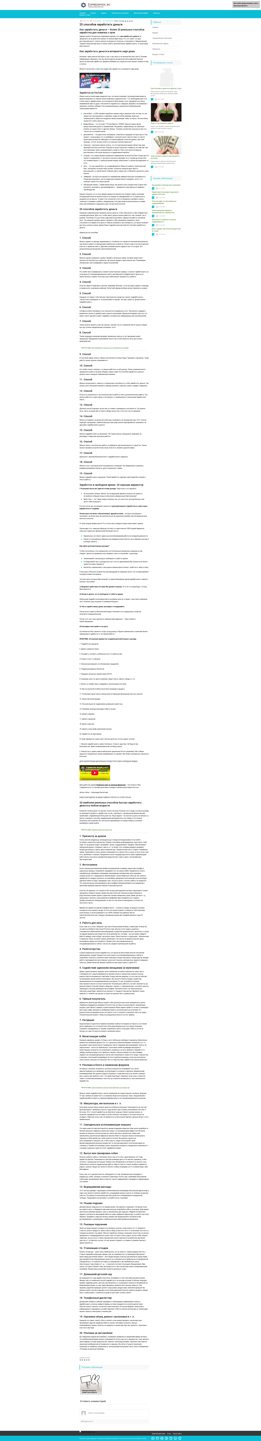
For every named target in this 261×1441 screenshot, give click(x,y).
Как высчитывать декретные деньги (89, 1391)
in (175, 1438)
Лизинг (93, 13)
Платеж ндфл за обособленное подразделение (164, 202)
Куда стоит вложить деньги (162, 123)
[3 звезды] (128, 21)
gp (166, 1438)
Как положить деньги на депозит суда (166, 88)
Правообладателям (158, 1433)
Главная (82, 13)
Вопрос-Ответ (85, 15)
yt (157, 1438)
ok (153, 1438)
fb (162, 1438)
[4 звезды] (130, 21)
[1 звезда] (124, 21)
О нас (169, 1433)
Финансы (156, 13)
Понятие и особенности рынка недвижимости (164, 221)
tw (171, 1438)
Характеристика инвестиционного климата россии (165, 193)
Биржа (103, 13)
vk (179, 1438)
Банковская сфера (141, 13)
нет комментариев (108, 21)
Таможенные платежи (120, 13)
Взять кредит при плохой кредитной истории (166, 230)
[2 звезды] (126, 21)
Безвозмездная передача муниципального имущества (163, 211)
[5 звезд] (132, 21)
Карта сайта (177, 1433)
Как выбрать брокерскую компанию (166, 185)
